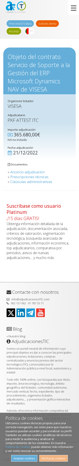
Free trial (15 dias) (20, 24)
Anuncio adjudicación (27, 172)
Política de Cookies (18, 447)
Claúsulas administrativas (31, 181)
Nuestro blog (17, 336)
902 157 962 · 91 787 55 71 (27, 303)
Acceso (14, 31)
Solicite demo (47, 24)
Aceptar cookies (24, 458)
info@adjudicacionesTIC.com (30, 299)
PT (31, 31)
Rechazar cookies (53, 458)
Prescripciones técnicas (29, 176)
